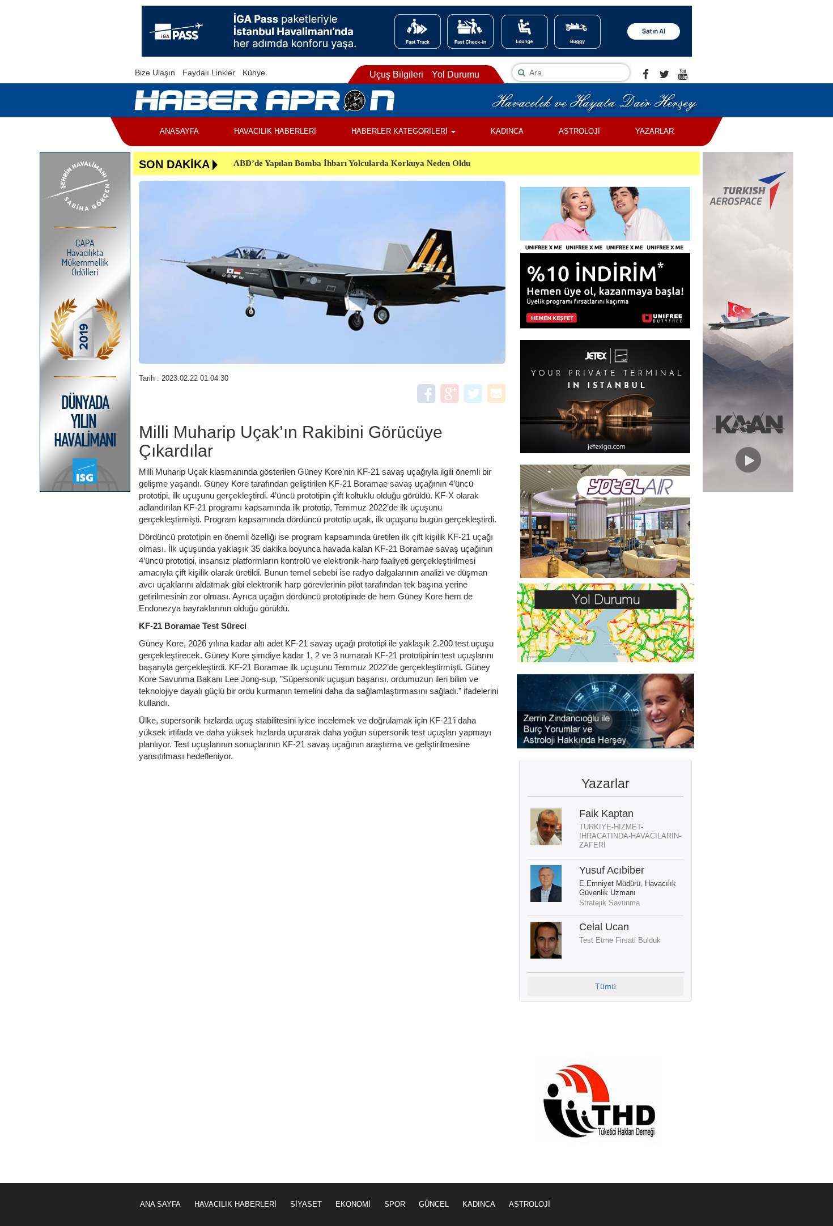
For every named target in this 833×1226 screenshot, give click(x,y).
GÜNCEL (434, 1204)
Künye (254, 72)
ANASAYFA (179, 131)
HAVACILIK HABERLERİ (275, 131)
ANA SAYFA (160, 1204)
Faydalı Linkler (208, 72)
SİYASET (306, 1204)
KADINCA (507, 131)
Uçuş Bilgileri (396, 74)
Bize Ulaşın (155, 72)
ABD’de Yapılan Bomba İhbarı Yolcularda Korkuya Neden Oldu (351, 163)
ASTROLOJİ (579, 131)
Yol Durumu (455, 74)
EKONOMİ (353, 1204)
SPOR (394, 1204)
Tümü (605, 986)
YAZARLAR (654, 131)
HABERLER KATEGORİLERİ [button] (400, 131)
